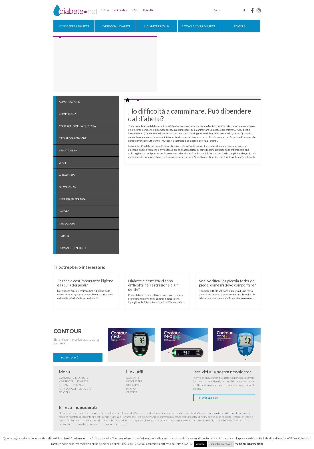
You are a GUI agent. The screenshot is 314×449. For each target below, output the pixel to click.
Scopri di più (69, 357)
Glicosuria (67, 174)
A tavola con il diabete (198, 26)
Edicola (239, 26)
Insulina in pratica (72, 199)
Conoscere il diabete (74, 26)
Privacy (131, 388)
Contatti (148, 9)
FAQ (135, 9)
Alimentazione (69, 101)
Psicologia (67, 223)
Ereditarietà (68, 150)
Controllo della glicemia (77, 126)
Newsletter (134, 381)
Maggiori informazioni (249, 443)
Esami (63, 162)
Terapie (64, 235)
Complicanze (68, 113)
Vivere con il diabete (115, 26)
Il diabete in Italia (157, 26)
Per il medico (120, 9)
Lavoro (64, 211)
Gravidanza (67, 187)
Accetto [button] (200, 443)
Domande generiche (73, 247)
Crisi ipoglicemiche (72, 138)
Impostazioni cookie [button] (221, 443)
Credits (131, 392)
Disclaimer (133, 384)
